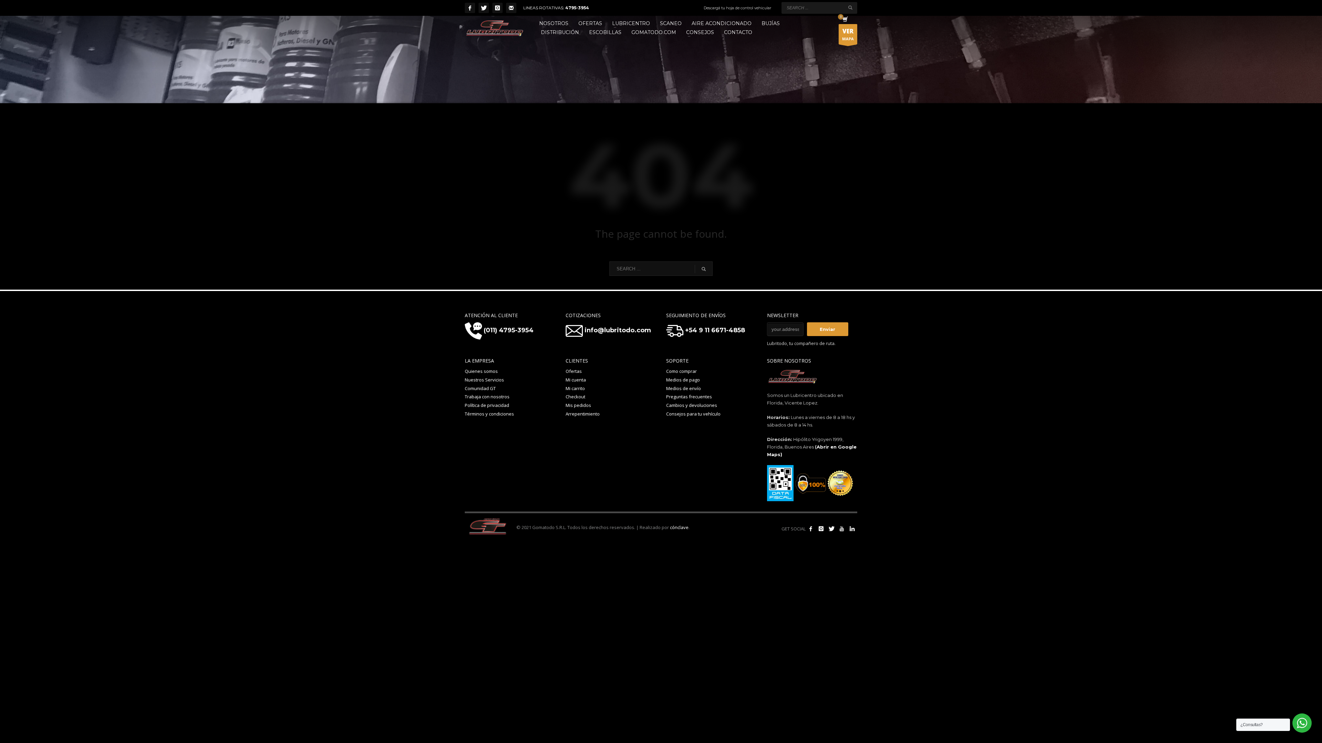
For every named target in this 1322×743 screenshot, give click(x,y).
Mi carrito (575, 388)
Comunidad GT (480, 388)
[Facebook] (470, 8)
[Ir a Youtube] (842, 529)
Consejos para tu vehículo (693, 414)
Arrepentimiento (583, 414)
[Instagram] (497, 8)
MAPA (848, 34)
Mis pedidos (578, 405)
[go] (850, 7)
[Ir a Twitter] (831, 529)
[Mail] (511, 8)
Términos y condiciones (489, 414)
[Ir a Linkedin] (852, 529)
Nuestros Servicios (484, 380)
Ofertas (574, 371)
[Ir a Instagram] (821, 529)
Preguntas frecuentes (689, 397)
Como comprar (681, 371)
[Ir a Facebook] (811, 529)
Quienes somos (481, 371)
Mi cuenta (576, 380)
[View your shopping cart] (844, 20)
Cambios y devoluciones (691, 405)
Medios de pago (683, 380)
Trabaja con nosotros (487, 397)
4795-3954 (577, 7)
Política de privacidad (487, 405)
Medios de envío (683, 388)
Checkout (575, 397)
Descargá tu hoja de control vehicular (737, 8)
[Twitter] (484, 8)
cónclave (679, 527)
